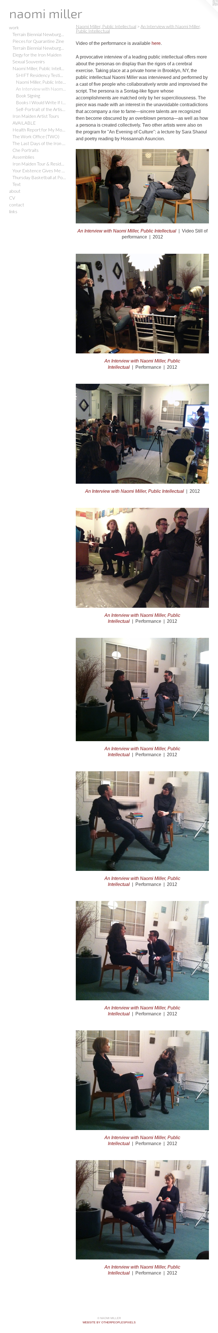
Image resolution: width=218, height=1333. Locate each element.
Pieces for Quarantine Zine (38, 41)
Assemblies (23, 157)
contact (16, 204)
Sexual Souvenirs (28, 61)
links (13, 211)
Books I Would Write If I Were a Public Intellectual (41, 102)
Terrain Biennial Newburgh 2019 (39, 48)
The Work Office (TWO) (35, 136)
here (156, 43)
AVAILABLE (24, 122)
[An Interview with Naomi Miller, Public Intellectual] (142, 186)
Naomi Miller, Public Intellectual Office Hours (41, 82)
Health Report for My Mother (39, 129)
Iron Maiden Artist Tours (35, 116)
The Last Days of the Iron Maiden (39, 143)
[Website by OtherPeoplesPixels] (206, 11)
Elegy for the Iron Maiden (36, 54)
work (14, 27)
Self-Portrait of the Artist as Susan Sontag (41, 109)
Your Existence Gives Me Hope (39, 170)
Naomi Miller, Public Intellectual (39, 68)
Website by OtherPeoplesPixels (109, 1322)
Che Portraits (25, 150)
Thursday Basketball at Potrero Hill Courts (39, 177)
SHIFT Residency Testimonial (41, 75)
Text (16, 184)
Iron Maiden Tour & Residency (39, 163)
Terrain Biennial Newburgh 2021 (39, 34)
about (14, 191)
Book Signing (28, 95)
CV (12, 197)
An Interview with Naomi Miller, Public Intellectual (41, 88)
